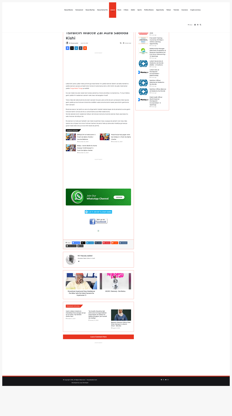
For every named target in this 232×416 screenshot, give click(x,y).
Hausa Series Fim (102, 10)
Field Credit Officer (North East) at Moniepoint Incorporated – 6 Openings (156, 101)
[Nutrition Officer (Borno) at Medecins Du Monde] (143, 91)
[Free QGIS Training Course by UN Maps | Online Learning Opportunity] (143, 40)
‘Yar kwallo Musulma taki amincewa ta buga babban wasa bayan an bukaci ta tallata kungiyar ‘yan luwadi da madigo (97, 314)
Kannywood (79, 10)
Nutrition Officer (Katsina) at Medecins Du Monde (157, 82)
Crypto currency (195, 10)
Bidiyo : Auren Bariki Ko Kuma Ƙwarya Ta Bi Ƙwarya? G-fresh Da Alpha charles (87, 148)
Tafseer (168, 10)
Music (119, 10)
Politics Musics (149, 10)
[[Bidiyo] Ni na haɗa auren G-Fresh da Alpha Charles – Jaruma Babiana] (71, 136)
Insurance (185, 10)
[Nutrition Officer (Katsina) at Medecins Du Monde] (143, 82)
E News (126, 10)
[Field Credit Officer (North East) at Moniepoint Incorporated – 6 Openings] (143, 99)
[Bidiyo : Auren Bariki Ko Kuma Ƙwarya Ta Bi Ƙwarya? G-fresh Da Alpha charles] (71, 147)
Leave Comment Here (98, 337)
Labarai (112, 10)
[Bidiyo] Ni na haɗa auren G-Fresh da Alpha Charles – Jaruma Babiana (86, 137)
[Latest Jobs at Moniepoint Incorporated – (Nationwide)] (143, 72)
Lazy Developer (84, 382)
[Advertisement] (98, 67)
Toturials (176, 10)
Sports (139, 10)
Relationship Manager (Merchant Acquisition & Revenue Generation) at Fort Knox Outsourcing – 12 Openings (158, 52)
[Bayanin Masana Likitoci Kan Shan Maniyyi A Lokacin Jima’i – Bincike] (121, 315)
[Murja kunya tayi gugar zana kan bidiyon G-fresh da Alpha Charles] (105, 136)
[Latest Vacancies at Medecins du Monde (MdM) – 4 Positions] (143, 63)
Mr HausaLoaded (73, 43)
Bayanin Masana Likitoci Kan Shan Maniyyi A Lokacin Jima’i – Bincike (120, 324)
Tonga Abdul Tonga (76, 88)
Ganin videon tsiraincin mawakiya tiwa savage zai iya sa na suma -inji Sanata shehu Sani (76, 313)
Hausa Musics (68, 10)
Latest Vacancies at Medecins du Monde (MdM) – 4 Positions (156, 63)
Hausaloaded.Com (92, 379)
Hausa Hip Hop (90, 10)
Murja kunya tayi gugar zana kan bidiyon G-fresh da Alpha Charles (121, 137)
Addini (133, 10)
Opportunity (160, 10)
